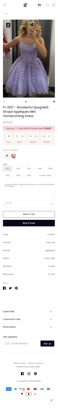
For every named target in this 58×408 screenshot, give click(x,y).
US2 (7, 168)
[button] (40, 5)
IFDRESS (37, 381)
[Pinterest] (35, 373)
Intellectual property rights (28, 366)
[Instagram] (29, 373)
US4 (18, 168)
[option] (29, 59)
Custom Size (45, 175)
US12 (8, 175)
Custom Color (13, 155)
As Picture (7, 155)
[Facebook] (22, 373)
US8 (39, 168)
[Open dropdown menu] (51, 311)
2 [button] (29, 101)
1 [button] (26, 101)
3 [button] (32, 101)
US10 (50, 168)
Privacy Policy (20, 363)
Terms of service (35, 363)
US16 (29, 175)
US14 (18, 175)
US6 (29, 168)
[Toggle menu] (4, 5)
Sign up (47, 343)
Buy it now (29, 223)
